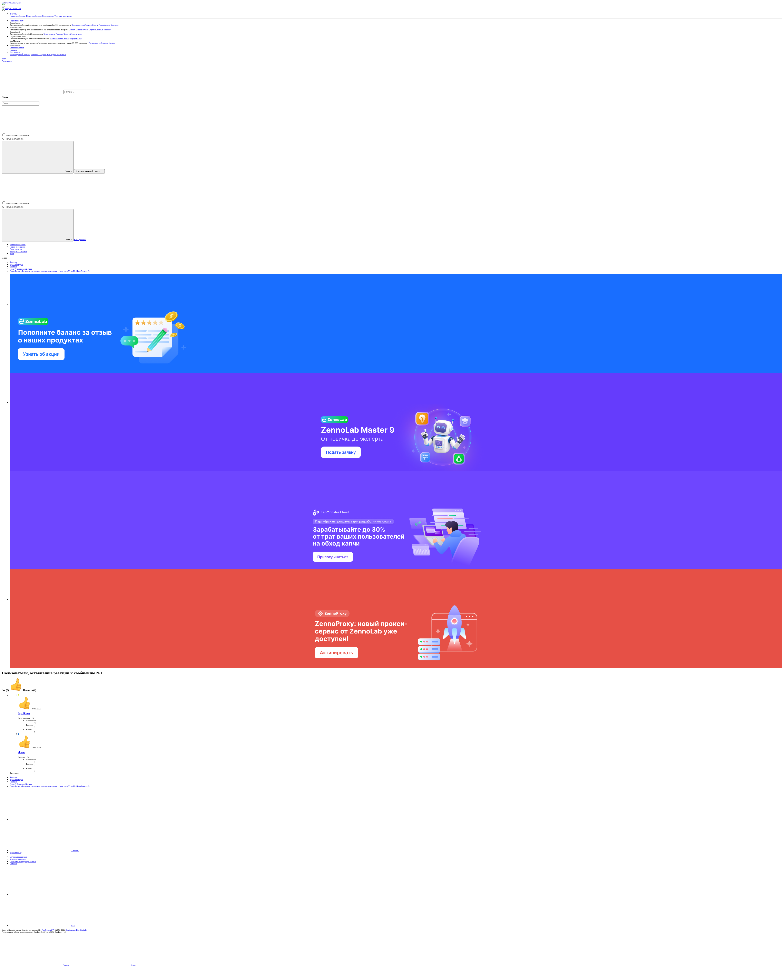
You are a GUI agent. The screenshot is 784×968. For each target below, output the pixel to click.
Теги (12, 253)
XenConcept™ (48, 930)
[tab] (22, 690)
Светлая (75, 850)
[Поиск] (133, 92)
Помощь (13, 863)
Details (84, 930)
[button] (3, 6)
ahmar (21, 752)
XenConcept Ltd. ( (73, 930)
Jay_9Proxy (24, 713)
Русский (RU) (15, 852)
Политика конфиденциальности (23, 861)
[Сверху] (40, 895)
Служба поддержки (18, 857)
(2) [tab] (5, 690)
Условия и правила (18, 859)
